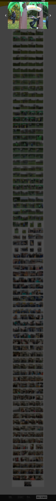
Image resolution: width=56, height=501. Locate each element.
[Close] (44, 0)
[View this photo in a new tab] (43, 0)
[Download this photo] (42, 0)
